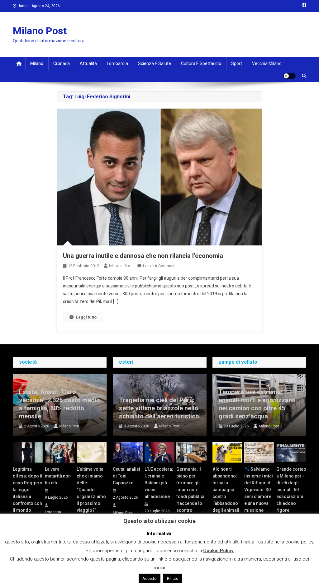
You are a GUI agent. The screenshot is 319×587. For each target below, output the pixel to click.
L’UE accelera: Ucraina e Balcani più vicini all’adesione (159, 483)
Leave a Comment (159, 265)
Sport (236, 63)
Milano (36, 63)
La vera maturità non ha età (58, 476)
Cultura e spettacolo (201, 63)
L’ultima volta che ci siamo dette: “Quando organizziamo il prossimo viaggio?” (91, 490)
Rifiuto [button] (173, 578)
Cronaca (61, 63)
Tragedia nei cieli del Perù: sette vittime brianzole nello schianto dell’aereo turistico (159, 408)
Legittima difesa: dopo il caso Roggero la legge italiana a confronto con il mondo (27, 490)
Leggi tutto (86, 317)
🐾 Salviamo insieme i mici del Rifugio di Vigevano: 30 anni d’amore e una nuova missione (258, 490)
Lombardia (117, 63)
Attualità (88, 63)
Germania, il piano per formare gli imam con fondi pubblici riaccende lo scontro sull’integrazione (191, 493)
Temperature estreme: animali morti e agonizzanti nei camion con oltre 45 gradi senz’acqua (257, 404)
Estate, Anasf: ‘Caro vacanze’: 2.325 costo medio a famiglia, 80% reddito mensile (59, 404)
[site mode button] (289, 76)
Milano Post (40, 31)
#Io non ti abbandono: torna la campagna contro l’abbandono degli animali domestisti (225, 493)
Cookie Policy (218, 550)
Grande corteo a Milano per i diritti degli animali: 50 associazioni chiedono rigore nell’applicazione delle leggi (291, 496)
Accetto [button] (149, 578)
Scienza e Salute (154, 63)
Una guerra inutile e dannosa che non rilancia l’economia (143, 255)
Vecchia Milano (267, 63)
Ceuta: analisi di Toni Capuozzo (126, 476)
